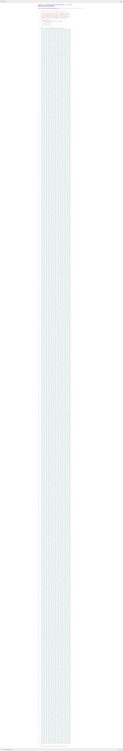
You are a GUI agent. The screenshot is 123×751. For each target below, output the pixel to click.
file (57, 8)
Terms (11, 749)
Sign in (121, 1)
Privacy (8, 749)
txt (119, 749)
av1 (66, 4)
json (121, 749)
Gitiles (6, 749)
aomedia (40, 4)
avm (43, 4)
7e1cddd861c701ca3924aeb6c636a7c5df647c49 (54, 4)
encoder (69, 4)
